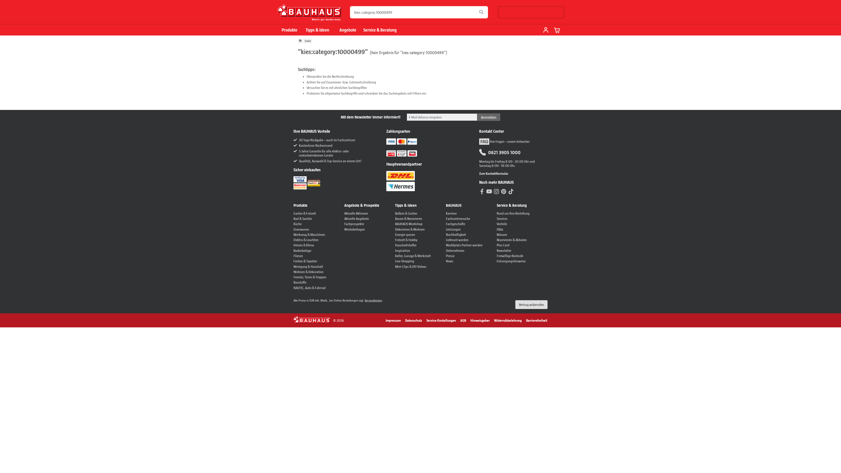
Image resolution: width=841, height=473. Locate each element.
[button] (316, 205)
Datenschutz (413, 320)
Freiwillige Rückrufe (510, 256)
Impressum (393, 320)
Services (502, 218)
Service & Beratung (380, 30)
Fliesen (298, 256)
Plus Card (503, 245)
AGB (463, 320)
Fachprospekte (354, 224)
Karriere (451, 213)
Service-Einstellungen (441, 320)
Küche (297, 224)
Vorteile (502, 224)
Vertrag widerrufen (531, 304)
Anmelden (488, 117)
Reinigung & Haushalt (308, 266)
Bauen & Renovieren (408, 218)
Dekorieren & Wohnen (410, 229)
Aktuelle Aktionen (356, 213)
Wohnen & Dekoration (308, 272)
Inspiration (402, 250)
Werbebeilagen (354, 229)
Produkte (289, 30)
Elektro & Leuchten (305, 240)
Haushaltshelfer (406, 245)
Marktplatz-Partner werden (464, 245)
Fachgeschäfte (455, 224)
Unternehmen (455, 250)
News (449, 261)
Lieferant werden (457, 240)
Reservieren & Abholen (512, 240)
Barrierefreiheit (536, 320)
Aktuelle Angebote (356, 218)
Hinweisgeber (480, 320)
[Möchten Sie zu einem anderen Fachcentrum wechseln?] (531, 12)
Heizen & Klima (303, 245)
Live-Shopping (404, 261)
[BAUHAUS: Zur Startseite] (309, 14)
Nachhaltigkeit (456, 234)
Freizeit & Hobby (406, 240)
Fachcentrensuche (458, 218)
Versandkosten (373, 300)
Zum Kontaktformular (493, 173)
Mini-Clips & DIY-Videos (410, 266)
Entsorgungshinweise (511, 261)
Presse (450, 256)
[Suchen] (482, 12)
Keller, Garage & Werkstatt (413, 256)
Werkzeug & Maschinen (309, 234)
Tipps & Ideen (317, 30)
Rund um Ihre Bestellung (513, 213)
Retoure (502, 234)
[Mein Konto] (545, 30)
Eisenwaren (301, 229)
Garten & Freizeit (304, 213)
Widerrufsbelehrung (508, 320)
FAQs (500, 229)
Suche (308, 40)
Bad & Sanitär (302, 218)
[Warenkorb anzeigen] (557, 30)
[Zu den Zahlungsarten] (407, 153)
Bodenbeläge (302, 250)
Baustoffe (299, 282)
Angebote (347, 30)
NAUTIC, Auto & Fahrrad (309, 288)
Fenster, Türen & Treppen (309, 277)
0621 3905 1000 (504, 152)
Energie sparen (405, 234)
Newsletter (504, 250)
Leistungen (453, 229)
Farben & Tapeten (305, 261)
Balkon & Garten (406, 213)
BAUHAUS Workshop (408, 224)
